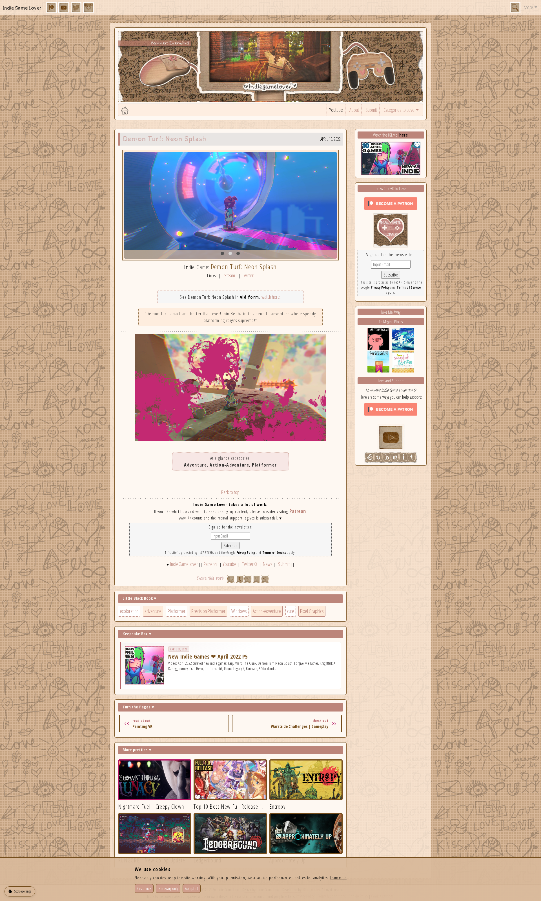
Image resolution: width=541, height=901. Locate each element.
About (354, 109)
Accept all (191, 888)
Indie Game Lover (22, 8)
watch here (270, 296)
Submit (371, 109)
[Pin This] (248, 579)
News (267, 564)
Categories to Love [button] (398, 109)
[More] (265, 579)
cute (290, 611)
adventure (153, 611)
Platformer (176, 611)
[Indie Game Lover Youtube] (390, 229)
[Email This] (256, 579)
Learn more (338, 877)
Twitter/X (249, 564)
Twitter (248, 275)
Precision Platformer (208, 611)
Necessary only (168, 888)
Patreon (297, 511)
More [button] (528, 7)
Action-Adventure (267, 611)
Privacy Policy (245, 552)
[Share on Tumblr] (239, 579)
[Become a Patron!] (390, 203)
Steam (229, 275)
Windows (239, 611)
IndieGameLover (184, 564)
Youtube (336, 109)
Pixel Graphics (312, 611)
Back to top (230, 492)
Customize (144, 888)
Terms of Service (274, 552)
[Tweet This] (231, 579)
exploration (129, 611)
